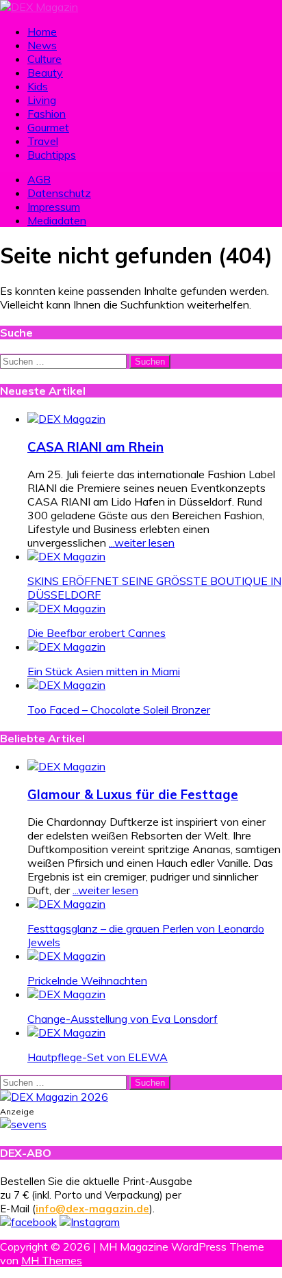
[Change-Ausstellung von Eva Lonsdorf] (66, 994)
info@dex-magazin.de (92, 1208)
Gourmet (48, 127)
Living (41, 100)
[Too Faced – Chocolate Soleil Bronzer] (66, 685)
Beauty (45, 72)
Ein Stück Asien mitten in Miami (103, 671)
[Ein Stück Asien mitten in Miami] (66, 646)
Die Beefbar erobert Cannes (96, 633)
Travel (42, 141)
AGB (39, 179)
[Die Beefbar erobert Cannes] (66, 608)
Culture (44, 59)
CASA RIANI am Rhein (95, 447)
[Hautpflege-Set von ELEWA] (66, 1032)
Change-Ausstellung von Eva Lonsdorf (122, 1019)
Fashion (46, 113)
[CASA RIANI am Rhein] (66, 419)
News (42, 45)
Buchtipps (51, 154)
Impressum (53, 206)
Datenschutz (59, 193)
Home (42, 31)
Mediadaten (56, 220)
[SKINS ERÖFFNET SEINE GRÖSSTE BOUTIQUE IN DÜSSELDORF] (66, 556)
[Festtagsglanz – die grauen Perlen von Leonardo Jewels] (66, 904)
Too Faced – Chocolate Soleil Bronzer (118, 709)
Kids (37, 86)
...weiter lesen (142, 542)
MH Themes (51, 1260)
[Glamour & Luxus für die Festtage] (66, 766)
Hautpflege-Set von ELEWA (97, 1057)
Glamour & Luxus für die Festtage (132, 794)
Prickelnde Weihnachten (87, 980)
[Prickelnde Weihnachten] (66, 956)
